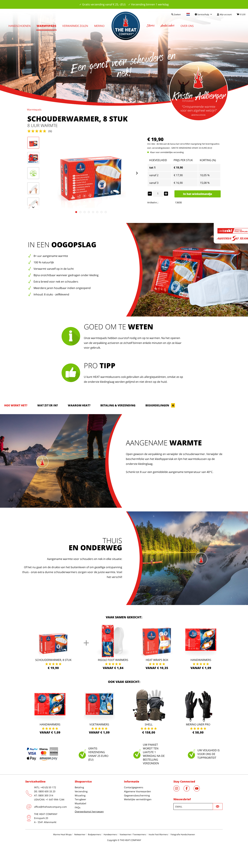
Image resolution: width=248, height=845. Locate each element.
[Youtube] (198, 790)
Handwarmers (200, 660)
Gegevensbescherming (137, 795)
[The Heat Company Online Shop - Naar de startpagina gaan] (126, 26)
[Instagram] (178, 790)
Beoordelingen (159, 405)
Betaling (79, 787)
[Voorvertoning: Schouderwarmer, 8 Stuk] (33, 143)
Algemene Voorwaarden (137, 791)
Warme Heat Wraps (62, 834)
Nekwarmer (79, 834)
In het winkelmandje (197, 194)
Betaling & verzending (117, 405)
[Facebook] (189, 790)
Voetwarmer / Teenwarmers (133, 834)
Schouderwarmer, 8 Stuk (53, 660)
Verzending (81, 791)
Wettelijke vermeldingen (137, 799)
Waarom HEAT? (79, 405)
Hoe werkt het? (15, 405)
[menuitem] (224, 14)
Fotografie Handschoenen (183, 834)
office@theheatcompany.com (50, 806)
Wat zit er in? (47, 405)
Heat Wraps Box (157, 660)
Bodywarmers (94, 834)
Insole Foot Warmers (113, 660)
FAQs (77, 807)
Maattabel (80, 803)
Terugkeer (80, 799)
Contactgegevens (133, 787)
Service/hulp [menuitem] (203, 14)
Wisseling (80, 795)
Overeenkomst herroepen (89, 811)
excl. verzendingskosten (158, 147)
